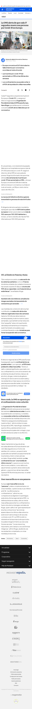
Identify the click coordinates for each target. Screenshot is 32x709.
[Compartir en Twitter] (22, 90)
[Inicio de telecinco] (2, 9)
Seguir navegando (8, 561)
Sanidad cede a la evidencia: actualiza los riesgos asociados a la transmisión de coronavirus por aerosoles (15, 301)
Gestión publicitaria (16, 681)
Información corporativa (16, 672)
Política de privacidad (16, 674)
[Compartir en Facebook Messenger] (25, 90)
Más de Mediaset (7, 566)
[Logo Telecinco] (16, 587)
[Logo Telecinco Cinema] (16, 638)
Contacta (16, 685)
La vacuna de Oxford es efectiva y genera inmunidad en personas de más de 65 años (16, 198)
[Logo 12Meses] (16, 644)
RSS (16, 683)
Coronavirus (24, 538)
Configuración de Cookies (16, 676)
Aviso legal (16, 669)
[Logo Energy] (16, 621)
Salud (4, 17)
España (10, 13)
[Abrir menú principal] (29, 9)
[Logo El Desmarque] (16, 604)
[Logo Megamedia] (16, 695)
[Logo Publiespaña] (16, 656)
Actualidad (5, 548)
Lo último (4, 13)
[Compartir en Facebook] (29, 90)
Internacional (28, 13)
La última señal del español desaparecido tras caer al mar (16, 6)
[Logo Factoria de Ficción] (16, 610)
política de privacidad (12, 349)
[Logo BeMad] (16, 627)
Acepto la (10, 349)
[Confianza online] (16, 703)
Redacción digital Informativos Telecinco (17, 59)
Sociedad (20, 13)
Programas (5, 552)
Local (15, 13)
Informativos (10, 538)
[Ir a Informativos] (9, 9)
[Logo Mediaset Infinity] (16, 581)
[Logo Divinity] (16, 598)
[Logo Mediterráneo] (16, 661)
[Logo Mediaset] (16, 574)
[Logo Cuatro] (16, 593)
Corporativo (6, 557)
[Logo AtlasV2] (16, 650)
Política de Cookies (16, 678)
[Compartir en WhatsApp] (18, 90)
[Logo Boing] (16, 616)
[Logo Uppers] (16, 633)
